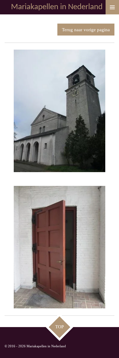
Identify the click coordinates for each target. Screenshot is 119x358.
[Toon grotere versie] (59, 111)
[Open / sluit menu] (112, 7)
